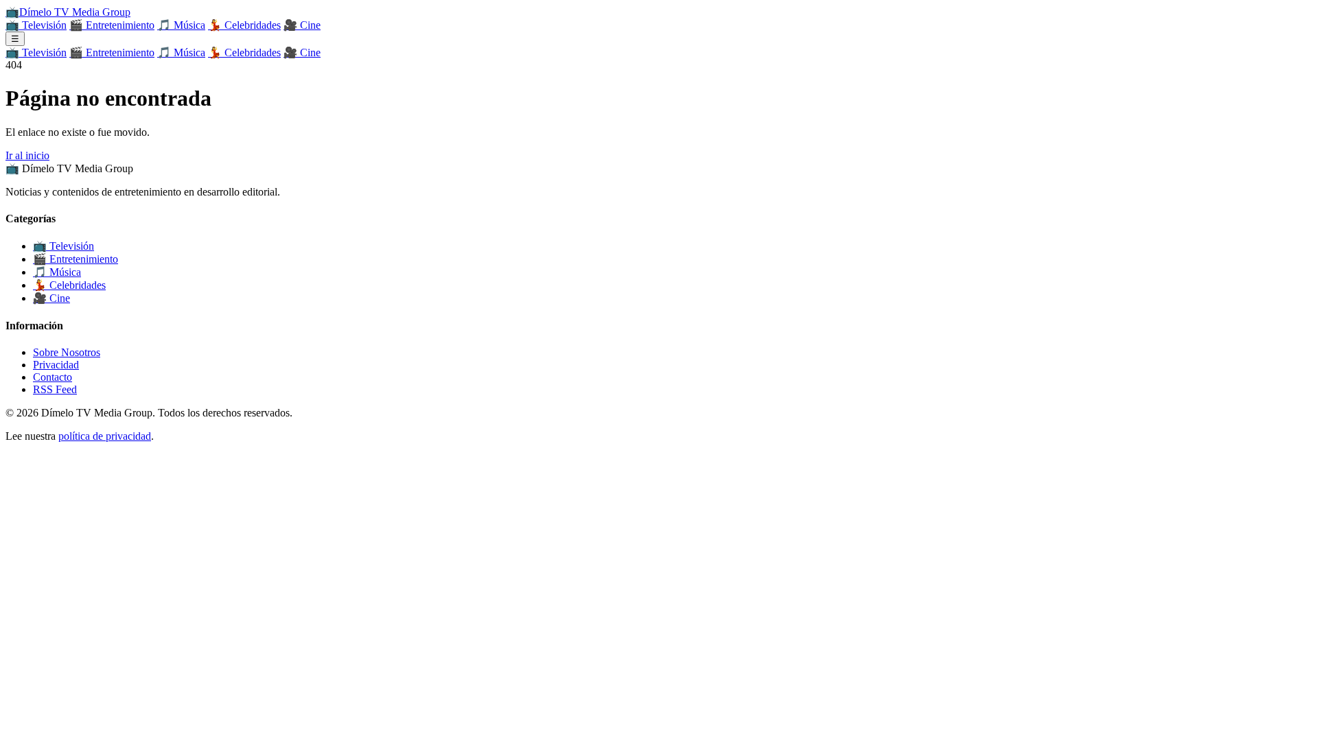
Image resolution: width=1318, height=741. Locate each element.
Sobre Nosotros (66, 352)
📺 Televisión (36, 25)
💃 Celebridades (244, 25)
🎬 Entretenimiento (111, 25)
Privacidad (56, 364)
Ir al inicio (27, 155)
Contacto (52, 377)
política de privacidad (104, 436)
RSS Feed (55, 389)
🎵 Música (181, 25)
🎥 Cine (302, 25)
